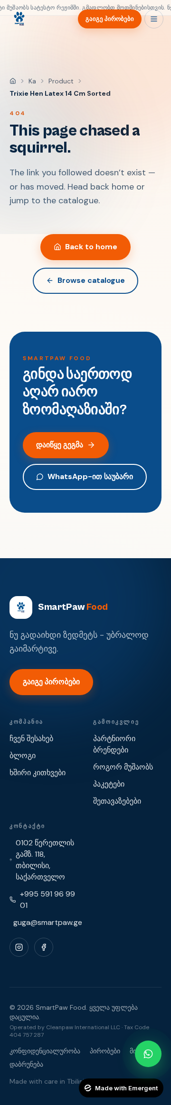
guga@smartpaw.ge (47, 922)
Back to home (91, 247)
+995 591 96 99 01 (47, 899)
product (61, 81)
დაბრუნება (26, 1064)
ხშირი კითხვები (38, 773)
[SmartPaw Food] (19, 19)
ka (32, 81)
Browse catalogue (91, 280)
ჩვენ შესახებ (31, 738)
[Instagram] (19, 947)
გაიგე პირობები (110, 19)
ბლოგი (23, 756)
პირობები (105, 1051)
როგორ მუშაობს (123, 767)
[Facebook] (43, 947)
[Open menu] (153, 18)
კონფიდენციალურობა (45, 1051)
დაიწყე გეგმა (59, 445)
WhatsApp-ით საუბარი (90, 476)
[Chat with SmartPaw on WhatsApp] (148, 1054)
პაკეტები (108, 784)
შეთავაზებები (117, 801)
